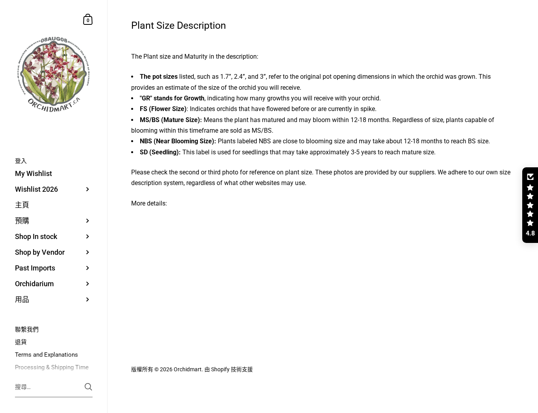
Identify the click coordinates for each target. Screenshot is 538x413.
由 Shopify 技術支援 (228, 369)
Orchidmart (188, 369)
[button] (530, 205)
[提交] (88, 387)
